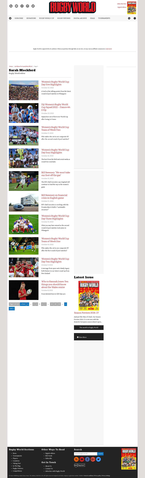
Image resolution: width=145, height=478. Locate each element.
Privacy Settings (106, 475)
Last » (12, 308)
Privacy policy (97, 475)
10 (52, 304)
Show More (83, 337)
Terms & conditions (88, 475)
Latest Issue (84, 277)
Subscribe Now (121, 4)
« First (23, 304)
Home (11, 66)
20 (55, 304)
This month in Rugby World (88, 328)
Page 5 (36, 66)
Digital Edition (121, 7)
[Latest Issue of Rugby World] (131, 7)
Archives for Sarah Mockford (23, 66)
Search (100, 454)
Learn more (108, 49)
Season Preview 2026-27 (86, 312)
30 (59, 304)
